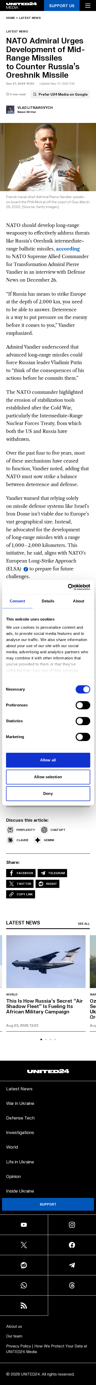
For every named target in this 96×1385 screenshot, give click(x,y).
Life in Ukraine (20, 1161)
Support (48, 1204)
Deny (47, 793)
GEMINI (49, 840)
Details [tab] (48, 601)
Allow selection (48, 777)
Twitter (24, 884)
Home (10, 17)
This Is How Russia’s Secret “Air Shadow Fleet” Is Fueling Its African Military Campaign (44, 1006)
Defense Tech (20, 1117)
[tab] (41, 1039)
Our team (14, 1336)
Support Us (61, 5)
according (68, 249)
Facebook (25, 873)
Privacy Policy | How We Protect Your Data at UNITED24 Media (46, 1348)
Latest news (30, 17)
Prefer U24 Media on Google (63, 94)
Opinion (13, 1176)
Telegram (56, 873)
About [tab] (78, 601)
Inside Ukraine (20, 1190)
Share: (13, 862)
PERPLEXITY (25, 830)
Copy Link (25, 894)
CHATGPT (58, 830)
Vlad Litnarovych (35, 107)
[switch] (83, 705)
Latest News (19, 1088)
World (11, 994)
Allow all (48, 760)
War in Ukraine (20, 1103)
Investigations (20, 1132)
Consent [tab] (17, 601)
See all (84, 923)
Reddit (51, 884)
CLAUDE (22, 840)
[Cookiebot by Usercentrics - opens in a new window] (68, 587)
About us (14, 1326)
